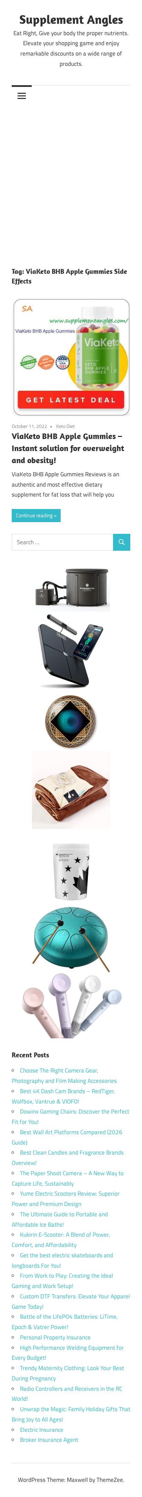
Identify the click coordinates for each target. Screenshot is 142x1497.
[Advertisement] (71, 180)
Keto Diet (65, 426)
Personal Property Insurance (55, 1337)
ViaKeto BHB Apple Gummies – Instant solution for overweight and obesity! (68, 448)
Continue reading (34, 515)
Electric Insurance (41, 1429)
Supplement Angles (71, 19)
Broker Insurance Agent (49, 1439)
